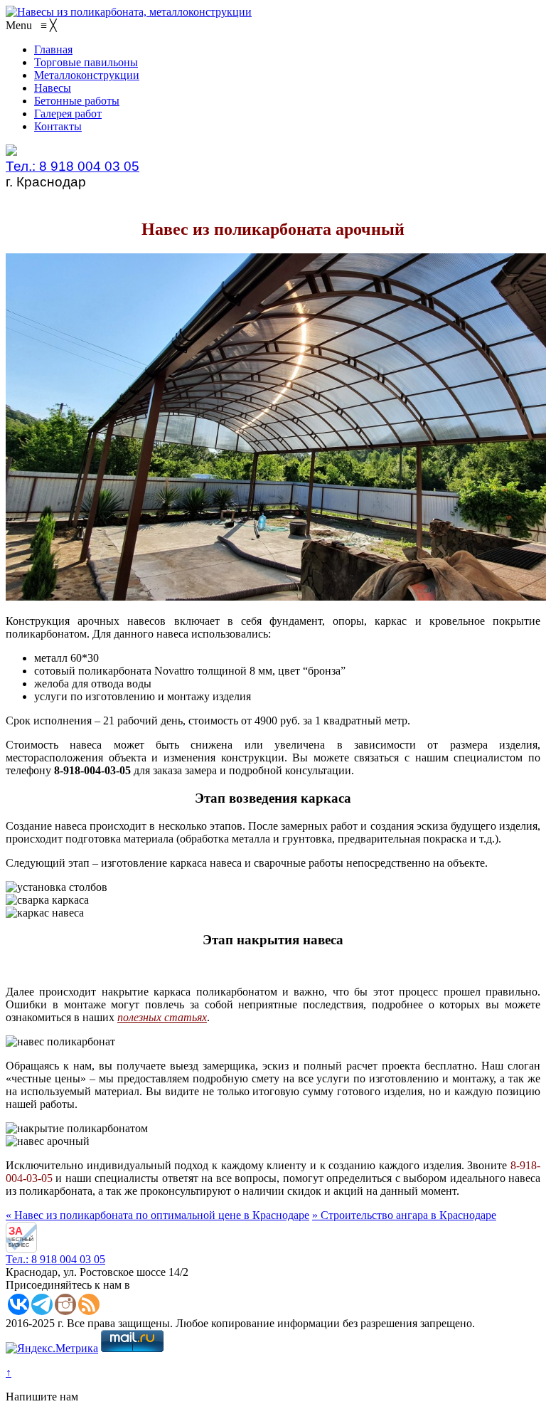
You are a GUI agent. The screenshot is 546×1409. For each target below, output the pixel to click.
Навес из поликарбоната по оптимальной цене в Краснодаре (157, 1215)
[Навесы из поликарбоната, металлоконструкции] (129, 12)
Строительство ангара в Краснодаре (404, 1215)
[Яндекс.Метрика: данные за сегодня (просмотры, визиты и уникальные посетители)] (52, 1348)
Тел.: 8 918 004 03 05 (72, 166)
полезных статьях (162, 1017)
